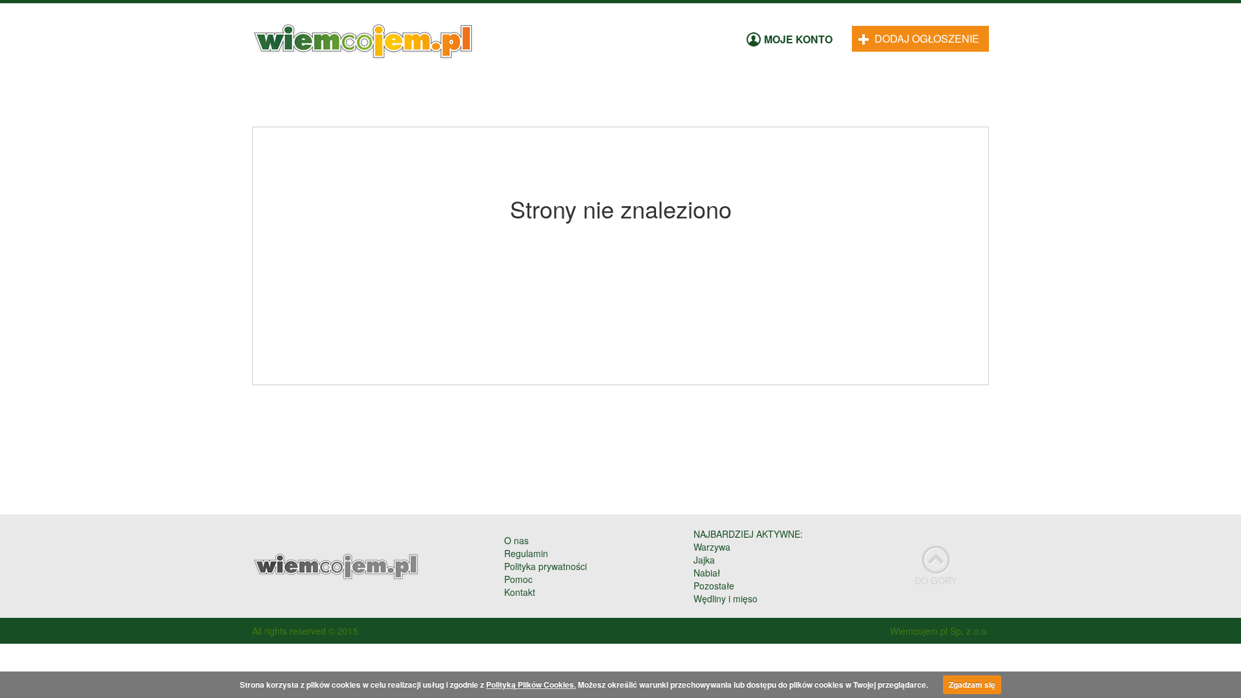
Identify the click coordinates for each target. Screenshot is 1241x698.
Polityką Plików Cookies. (531, 684)
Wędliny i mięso (726, 598)
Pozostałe (714, 585)
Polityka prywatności (545, 566)
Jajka (704, 559)
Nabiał (707, 572)
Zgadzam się (972, 684)
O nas (516, 540)
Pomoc (518, 579)
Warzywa (712, 546)
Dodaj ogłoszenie (925, 38)
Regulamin (526, 553)
